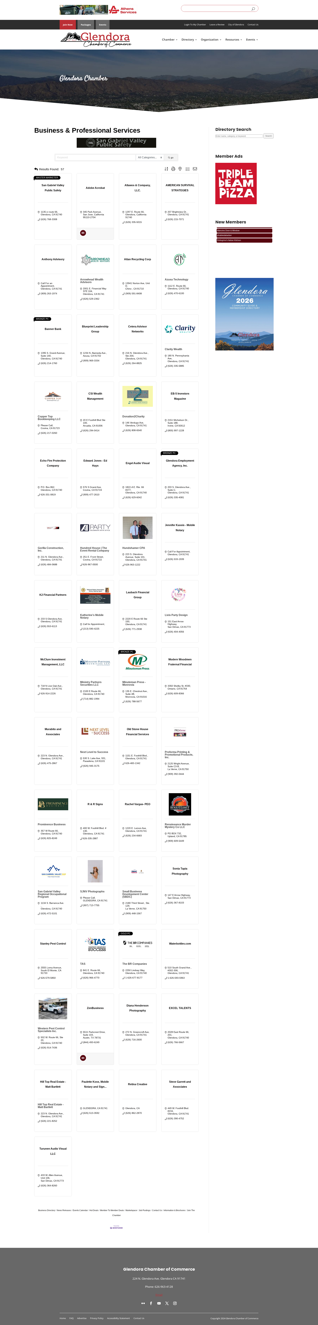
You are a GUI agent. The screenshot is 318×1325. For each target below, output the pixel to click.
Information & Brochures (174, 1210)
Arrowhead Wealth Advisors (91, 281)
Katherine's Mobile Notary (92, 616)
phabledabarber (224, 240)
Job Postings (144, 1210)
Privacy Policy (97, 1318)
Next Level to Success (94, 752)
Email (159, 1295)
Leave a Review (217, 24)
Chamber (168, 39)
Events (102, 24)
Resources (232, 39)
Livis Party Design (176, 615)
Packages (86, 24)
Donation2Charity (133, 416)
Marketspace (131, 1210)
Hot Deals (93, 1210)
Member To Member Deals (112, 1210)
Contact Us (253, 24)
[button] (36, 169)
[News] (83, 235)
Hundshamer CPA (133, 548)
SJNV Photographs (92, 891)
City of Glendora (236, 24)
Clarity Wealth (173, 349)
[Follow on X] (167, 1303)
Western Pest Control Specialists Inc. (51, 1030)
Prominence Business (52, 824)
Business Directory (46, 1210)
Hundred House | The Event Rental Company (94, 549)
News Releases (64, 1210)
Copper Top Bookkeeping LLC (49, 418)
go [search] (172, 157)
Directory (188, 39)
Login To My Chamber (195, 24)
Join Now (68, 24)
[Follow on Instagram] (175, 1303)
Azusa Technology (176, 279)
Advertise (81, 1318)
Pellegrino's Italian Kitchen (229, 230)
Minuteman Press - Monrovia (134, 683)
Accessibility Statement (118, 1318)
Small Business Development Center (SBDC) (135, 894)
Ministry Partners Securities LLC (91, 683)
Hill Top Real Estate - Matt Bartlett (51, 1106)
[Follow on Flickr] (143, 1303)
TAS (82, 963)
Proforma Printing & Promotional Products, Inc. (179, 755)
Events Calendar (80, 1210)
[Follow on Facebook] (151, 1303)
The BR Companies (134, 963)
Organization (209, 39)
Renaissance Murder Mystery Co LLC (178, 825)
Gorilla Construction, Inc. (51, 549)
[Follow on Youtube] (159, 1303)
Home (63, 1318)
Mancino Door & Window (228, 235)
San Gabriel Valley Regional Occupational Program (52, 894)
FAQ (71, 1318)
